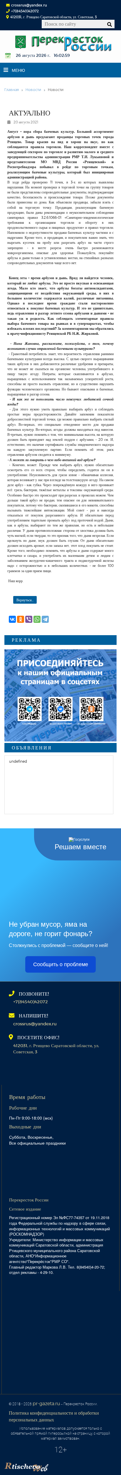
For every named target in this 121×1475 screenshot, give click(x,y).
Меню (18, 70)
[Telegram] (45, 619)
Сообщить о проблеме (60, 964)
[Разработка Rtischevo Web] (55, 1465)
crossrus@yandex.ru (29, 5)
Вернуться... (24, 600)
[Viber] (28, 619)
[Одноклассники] (20, 619)
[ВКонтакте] (12, 619)
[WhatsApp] (37, 619)
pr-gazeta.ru (46, 1403)
